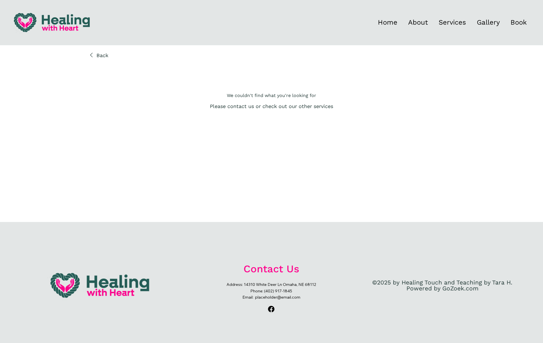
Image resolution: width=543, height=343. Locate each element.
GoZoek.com (460, 288)
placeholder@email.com (277, 297)
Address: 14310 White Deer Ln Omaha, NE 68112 (271, 284)
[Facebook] (271, 309)
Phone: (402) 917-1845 (271, 291)
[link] (98, 55)
